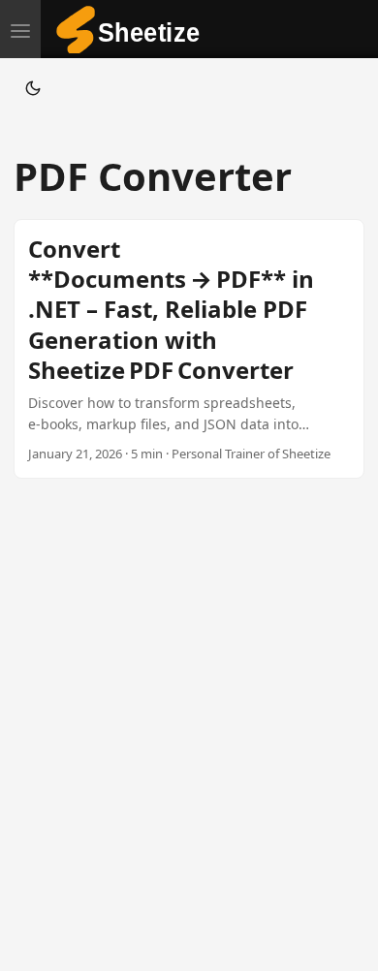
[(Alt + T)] (33, 87)
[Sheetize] (135, 29)
